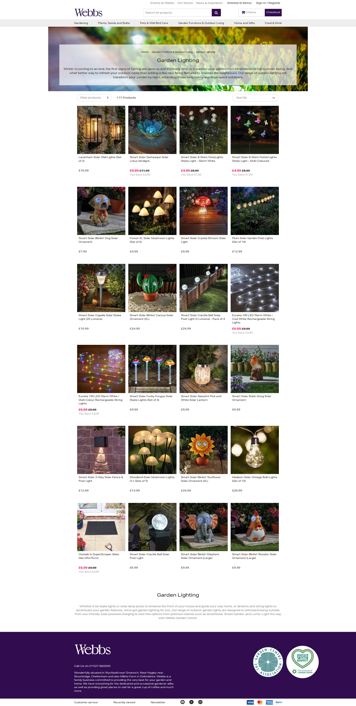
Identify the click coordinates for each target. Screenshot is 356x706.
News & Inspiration (209, 3)
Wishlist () (239, 3)
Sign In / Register (268, 3)
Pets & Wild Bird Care (154, 23)
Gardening (81, 23)
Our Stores (185, 3)
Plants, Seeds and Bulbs (114, 23)
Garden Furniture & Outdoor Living (201, 23)
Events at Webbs (162, 3)
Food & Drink (273, 23)
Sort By (241, 97)
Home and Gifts (244, 23)
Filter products (90, 97)
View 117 (61, 219)
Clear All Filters (36, 219)
